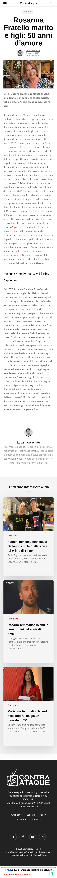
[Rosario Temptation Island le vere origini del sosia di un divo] (28, 621)
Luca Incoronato (33, 50)
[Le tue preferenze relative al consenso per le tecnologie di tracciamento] (52, 873)
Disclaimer (21, 819)
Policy (43, 814)
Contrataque (28, 3)
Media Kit (36, 819)
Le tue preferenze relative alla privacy (31, 869)
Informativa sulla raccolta (17, 874)
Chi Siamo (16, 814)
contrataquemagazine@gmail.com (21, 852)
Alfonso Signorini (12, 227)
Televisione (27, 12)
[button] (5, 3)
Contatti (30, 814)
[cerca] (50, 3)
